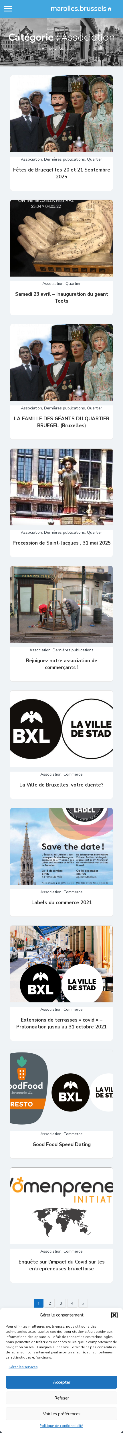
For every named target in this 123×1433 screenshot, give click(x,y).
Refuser (61, 1398)
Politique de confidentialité (61, 1425)
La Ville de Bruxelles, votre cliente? (61, 785)
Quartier (94, 159)
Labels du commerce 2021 (61, 902)
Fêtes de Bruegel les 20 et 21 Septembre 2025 (61, 173)
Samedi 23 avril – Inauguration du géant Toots (61, 297)
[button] (114, 1315)
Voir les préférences (61, 1414)
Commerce (73, 774)
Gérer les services (23, 1367)
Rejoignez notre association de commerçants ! (61, 664)
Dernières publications (64, 159)
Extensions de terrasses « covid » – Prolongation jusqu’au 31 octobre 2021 (61, 1023)
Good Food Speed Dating (62, 1144)
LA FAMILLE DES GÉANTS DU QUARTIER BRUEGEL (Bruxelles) (61, 422)
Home (47, 48)
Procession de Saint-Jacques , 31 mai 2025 (62, 543)
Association (31, 159)
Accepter (61, 1382)
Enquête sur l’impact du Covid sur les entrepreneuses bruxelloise (62, 1265)
